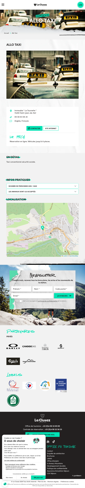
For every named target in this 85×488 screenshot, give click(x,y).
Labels (49, 458)
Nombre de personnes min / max (23, 186)
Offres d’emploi (53, 461)
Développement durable (56, 466)
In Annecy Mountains (55, 463)
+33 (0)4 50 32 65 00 (51, 426)
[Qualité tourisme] (13, 386)
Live (80, 5)
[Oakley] (13, 347)
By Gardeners (76, 475)
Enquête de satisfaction (56, 453)
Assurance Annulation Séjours (58, 471)
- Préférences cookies (67, 482)
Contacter (35, 128)
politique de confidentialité (47, 301)
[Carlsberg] (13, 362)
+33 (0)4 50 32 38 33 (53, 429)
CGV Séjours (51, 473)
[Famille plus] (45, 386)
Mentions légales (53, 482)
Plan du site (42, 482)
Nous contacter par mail (44, 434)
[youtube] (48, 441)
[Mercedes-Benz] (45, 347)
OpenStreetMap (73, 256)
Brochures (51, 456)
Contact (50, 451)
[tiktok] (54, 441)
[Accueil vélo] (13, 401)
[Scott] (61, 347)
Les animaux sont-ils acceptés (22, 191)
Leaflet (65, 256)
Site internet (50, 128)
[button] (42, 228)
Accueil (6, 33)
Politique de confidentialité (57, 468)
